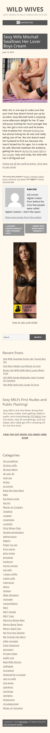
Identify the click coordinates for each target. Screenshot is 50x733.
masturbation (10, 603)
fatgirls (6, 540)
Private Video (10, 653)
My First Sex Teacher (14, 632)
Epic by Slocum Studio (12, 724)
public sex (8, 657)
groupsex (8, 557)
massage (8, 599)
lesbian (7, 590)
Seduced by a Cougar (14, 674)
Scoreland (8, 670)
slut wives (21, 179)
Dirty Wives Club (12, 528)
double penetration (13, 532)
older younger (10, 641)
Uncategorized (11, 703)
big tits (6, 503)
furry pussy (9, 549)
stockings (8, 691)
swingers (8, 695)
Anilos (26, 176)
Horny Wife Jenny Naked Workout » (38, 228)
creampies (8, 519)
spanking (8, 687)
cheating (34, 176)
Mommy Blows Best (14, 620)
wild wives (25, 9)
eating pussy (10, 536)
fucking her (38, 130)
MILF (5, 607)
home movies (10, 565)
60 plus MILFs (10, 469)
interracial (8, 582)
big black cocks (11, 498)
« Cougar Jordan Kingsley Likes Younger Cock (13, 229)
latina (6, 586)
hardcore (12, 179)
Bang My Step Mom (13, 490)
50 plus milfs (10, 465)
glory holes (9, 553)
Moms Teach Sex (12, 628)
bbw (5, 494)
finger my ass (10, 544)
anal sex (7, 477)
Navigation (27, 23)
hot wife (7, 570)
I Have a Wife (10, 574)
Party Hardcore (11, 645)
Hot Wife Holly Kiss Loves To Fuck (21, 384)
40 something (10, 461)
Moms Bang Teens (13, 624)
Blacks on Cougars (13, 507)
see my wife (9, 678)
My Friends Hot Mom (14, 637)
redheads (8, 666)
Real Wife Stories (12, 662)
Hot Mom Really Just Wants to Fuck (22, 366)
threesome (9, 699)
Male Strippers (11, 595)
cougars (7, 515)
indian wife (9, 578)
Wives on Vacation (13, 708)
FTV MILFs (36, 416)
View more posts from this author (23, 217)
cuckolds (8, 524)
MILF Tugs (8, 616)
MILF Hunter (9, 611)
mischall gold (8, 182)
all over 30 (8, 473)
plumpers (8, 649)
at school (8, 486)
